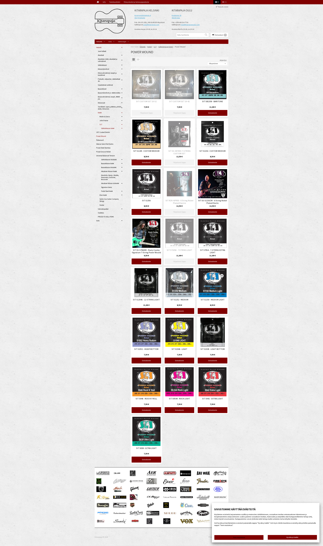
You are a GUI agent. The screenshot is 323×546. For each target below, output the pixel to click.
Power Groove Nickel (103, 152)
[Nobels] (150, 507)
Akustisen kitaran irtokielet (110, 183)
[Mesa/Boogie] (103, 507)
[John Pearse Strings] (218, 491)
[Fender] (203, 483)
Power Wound (101, 136)
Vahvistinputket (103, 209)
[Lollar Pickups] (169, 499)
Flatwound (100, 140)
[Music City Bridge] (119, 507)
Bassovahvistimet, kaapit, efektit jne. (109, 98)
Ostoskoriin (212, 113)
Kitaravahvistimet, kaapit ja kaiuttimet (107, 74)
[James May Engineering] (203, 489)
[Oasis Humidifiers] (186, 507)
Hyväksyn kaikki (292, 537)
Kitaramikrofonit (103, 69)
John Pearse (104, 120)
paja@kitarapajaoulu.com (190, 25)
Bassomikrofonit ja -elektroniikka (109, 93)
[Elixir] (169, 483)
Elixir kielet (103, 195)
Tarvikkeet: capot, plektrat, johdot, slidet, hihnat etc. (110, 108)
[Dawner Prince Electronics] (136, 482)
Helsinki (99, 41)
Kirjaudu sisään (223, 7)
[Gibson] (134, 491)
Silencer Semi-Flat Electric (104, 144)
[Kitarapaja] (111, 21)
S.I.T (101, 124)
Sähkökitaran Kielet (107, 128)
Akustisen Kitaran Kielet (109, 171)
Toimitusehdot (114, 2)
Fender (102, 205)
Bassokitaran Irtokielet (108, 167)
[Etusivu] (98, 2)
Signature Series (106, 187)
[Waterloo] (203, 522)
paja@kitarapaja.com (151, 25)
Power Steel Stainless (103, 148)
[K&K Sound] (119, 498)
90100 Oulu (176, 18)
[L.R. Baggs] (153, 498)
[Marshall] (203, 499)
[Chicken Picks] (98, 483)
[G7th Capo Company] (101, 491)
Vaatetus (101, 213)
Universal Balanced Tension (105, 156)
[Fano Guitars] (185, 483)
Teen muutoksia (239, 537)
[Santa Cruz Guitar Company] (136, 515)
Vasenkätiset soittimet (105, 85)
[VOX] (186, 523)
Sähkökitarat (102, 65)
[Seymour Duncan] (153, 515)
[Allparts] (169, 474)
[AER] (152, 475)
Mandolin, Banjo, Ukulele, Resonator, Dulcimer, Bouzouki (110, 177)
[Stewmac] (100, 523)
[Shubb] (169, 514)
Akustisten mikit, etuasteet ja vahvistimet (107, 60)
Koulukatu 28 (176, 15)
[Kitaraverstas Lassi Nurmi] (134, 499)
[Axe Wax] (203, 474)
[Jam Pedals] (185, 491)
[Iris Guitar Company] (169, 491)
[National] (132, 507)
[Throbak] (135, 523)
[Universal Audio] (166, 523)
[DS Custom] (152, 483)
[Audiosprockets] (185, 475)
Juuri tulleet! (102, 51)
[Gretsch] (153, 490)
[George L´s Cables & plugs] (118, 491)
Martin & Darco (105, 117)
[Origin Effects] (203, 507)
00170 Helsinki (139, 18)
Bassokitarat (102, 89)
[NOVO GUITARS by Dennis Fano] (166, 507)
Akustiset (101, 55)
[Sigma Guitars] (186, 515)
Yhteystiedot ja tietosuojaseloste (136, 2)
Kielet (100, 113)
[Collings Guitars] (119, 483)
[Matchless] (220, 498)
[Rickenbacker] (119, 513)
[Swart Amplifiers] (119, 523)
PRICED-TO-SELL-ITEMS (106, 217)
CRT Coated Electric (103, 132)
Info (104, 2)
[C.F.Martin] (220, 475)
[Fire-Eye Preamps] (220, 483)
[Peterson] (103, 515)
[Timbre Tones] (149, 523)
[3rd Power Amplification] (117, 475)
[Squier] (203, 515)
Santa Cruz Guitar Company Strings (109, 200)
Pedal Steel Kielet (107, 191)
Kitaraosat (101, 103)
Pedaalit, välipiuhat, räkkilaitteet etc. (109, 80)
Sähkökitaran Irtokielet (109, 160)
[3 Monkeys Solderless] (103, 474)
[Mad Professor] (186, 497)
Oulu (110, 41)
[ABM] (133, 475)
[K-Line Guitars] (103, 499)
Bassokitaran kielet (107, 163)
